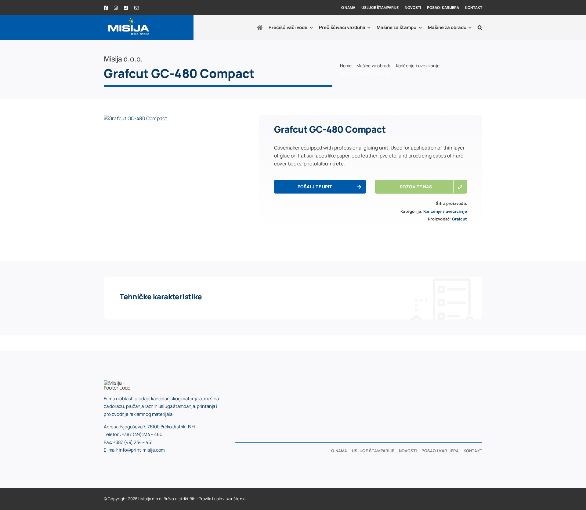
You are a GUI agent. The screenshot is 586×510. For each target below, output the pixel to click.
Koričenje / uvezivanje (445, 211)
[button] (480, 27)
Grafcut (459, 219)
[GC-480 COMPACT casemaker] (135, 119)
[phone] (126, 8)
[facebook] (106, 8)
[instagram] (116, 8)
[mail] (136, 8)
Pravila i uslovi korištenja (222, 498)
